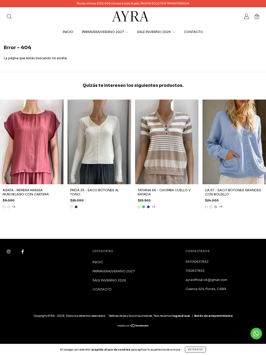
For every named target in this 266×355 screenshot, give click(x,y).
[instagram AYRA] (9, 252)
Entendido (195, 349)
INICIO (68, 32)
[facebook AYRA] (22, 252)
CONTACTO (193, 32)
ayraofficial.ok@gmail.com (206, 280)
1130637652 (195, 271)
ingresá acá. (181, 316)
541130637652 (197, 262)
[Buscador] (9, 17)
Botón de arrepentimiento (213, 316)
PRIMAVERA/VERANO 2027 (103, 32)
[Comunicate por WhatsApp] (256, 333)
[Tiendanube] (133, 326)
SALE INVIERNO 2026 (154, 32)
